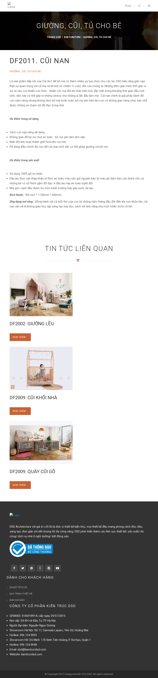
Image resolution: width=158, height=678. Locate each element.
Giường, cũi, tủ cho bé (97, 37)
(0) (130, 6)
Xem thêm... (20, 337)
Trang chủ (54, 37)
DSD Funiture (72, 37)
